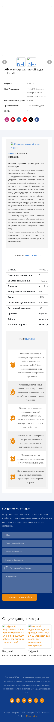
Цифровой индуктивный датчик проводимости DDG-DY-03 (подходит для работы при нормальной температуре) (39, 653)
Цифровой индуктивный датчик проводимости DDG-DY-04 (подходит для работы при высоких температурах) (14, 653)
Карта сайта (31, 716)
